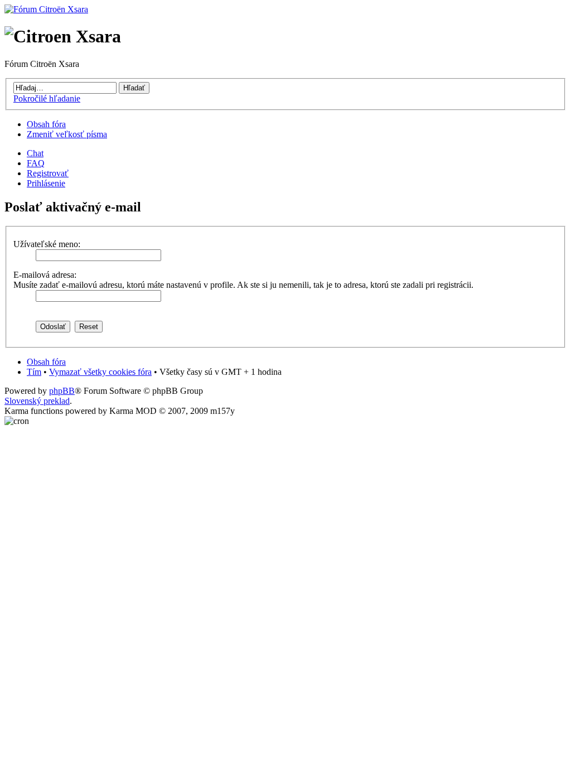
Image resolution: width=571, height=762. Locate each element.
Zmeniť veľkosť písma (67, 134)
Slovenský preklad (37, 401)
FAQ (36, 163)
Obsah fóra (46, 124)
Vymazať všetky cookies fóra (100, 372)
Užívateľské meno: (46, 244)
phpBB (62, 391)
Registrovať (48, 173)
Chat (35, 153)
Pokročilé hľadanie (46, 98)
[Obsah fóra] (46, 9)
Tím (34, 372)
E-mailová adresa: (44, 274)
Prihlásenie (46, 183)
